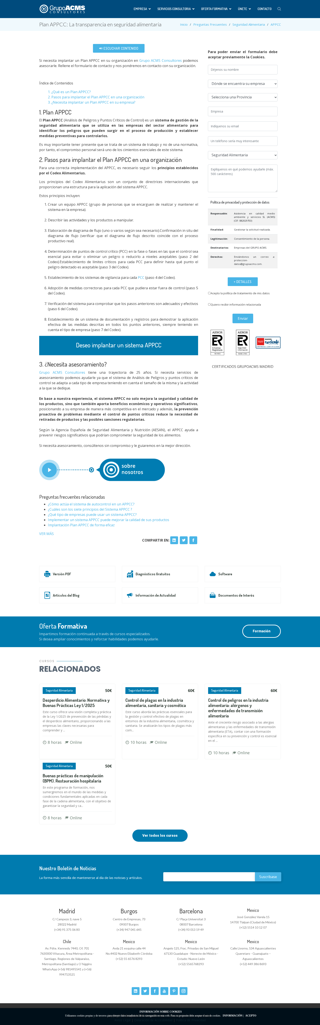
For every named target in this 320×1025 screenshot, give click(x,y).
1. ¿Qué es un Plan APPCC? (69, 91)
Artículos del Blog (66, 595)
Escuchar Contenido (120, 48)
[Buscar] (279, 9)
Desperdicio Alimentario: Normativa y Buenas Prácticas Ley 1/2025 (76, 702)
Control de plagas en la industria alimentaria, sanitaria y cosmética (155, 702)
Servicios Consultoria (174, 9)
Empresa (140, 9)
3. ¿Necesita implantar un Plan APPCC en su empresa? (91, 102)
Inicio (184, 24)
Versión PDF (62, 574)
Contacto (264, 9)
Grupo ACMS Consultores (160, 60)
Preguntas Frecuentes (210, 24)
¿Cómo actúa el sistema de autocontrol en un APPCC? (91, 504)
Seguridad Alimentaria (248, 24)
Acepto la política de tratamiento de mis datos (240, 293)
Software (225, 574)
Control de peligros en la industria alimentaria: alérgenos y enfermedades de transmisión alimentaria (238, 708)
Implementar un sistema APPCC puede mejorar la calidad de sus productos (108, 519)
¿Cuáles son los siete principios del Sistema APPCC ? (90, 509)
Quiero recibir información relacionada (236, 304)
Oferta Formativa (214, 9)
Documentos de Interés (236, 595)
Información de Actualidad (156, 595)
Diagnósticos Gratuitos (153, 574)
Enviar (243, 318)
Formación (261, 631)
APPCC (276, 24)
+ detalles (243, 281)
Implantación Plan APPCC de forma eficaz (81, 525)
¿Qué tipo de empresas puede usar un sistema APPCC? (92, 514)
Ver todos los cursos (160, 835)
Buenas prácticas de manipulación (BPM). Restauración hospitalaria (73, 778)
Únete (242, 9)
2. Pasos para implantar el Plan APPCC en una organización (96, 97)
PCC (140, 277)
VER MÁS (46, 533)
